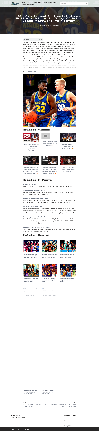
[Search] (86, 3)
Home (23, 2)
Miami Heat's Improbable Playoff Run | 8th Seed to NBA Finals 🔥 (49, 144)
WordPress (25, 429)
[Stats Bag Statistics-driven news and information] (15, 3)
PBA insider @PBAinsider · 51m (32, 206)
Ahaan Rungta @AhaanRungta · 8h (34, 217)
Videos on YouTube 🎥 (18, 417)
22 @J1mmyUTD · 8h (29, 184)
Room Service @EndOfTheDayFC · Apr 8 (35, 198)
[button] (41, 2)
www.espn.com (32, 71)
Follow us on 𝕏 (15, 415)
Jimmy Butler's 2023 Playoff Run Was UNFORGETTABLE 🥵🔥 (68, 147)
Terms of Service (69, 423)
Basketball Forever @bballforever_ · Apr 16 (36, 227)
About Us (66, 420)
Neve (12, 429)
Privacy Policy (68, 426)
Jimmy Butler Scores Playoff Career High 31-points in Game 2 (68, 170)
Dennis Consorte (46, 25)
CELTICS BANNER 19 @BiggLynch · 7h (34, 190)
